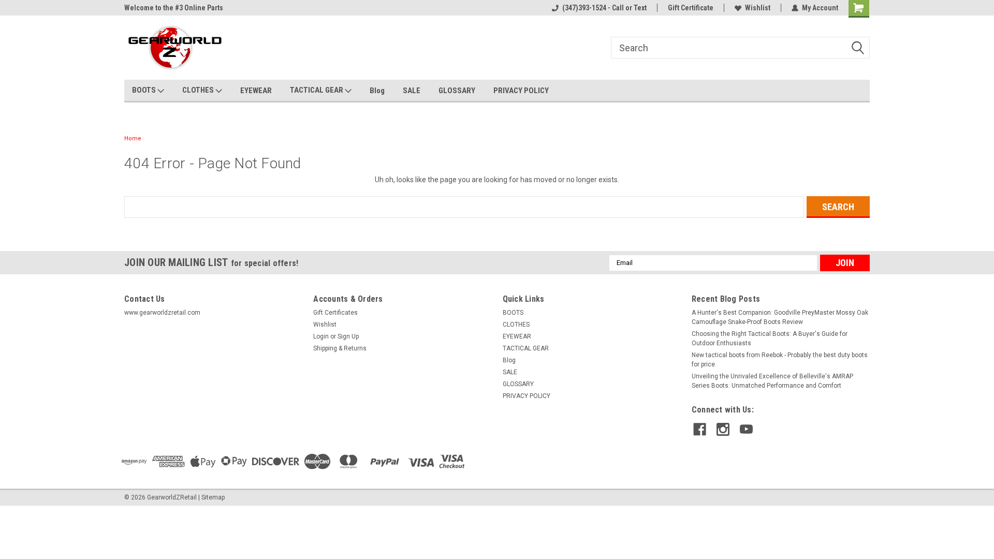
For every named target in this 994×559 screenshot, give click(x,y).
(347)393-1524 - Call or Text (604, 8)
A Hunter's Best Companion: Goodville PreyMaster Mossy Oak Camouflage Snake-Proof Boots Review (780, 317)
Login (321, 336)
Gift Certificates (335, 312)
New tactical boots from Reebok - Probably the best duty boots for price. (780, 359)
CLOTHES (198, 90)
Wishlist (757, 8)
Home (132, 138)
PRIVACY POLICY (521, 90)
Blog (377, 90)
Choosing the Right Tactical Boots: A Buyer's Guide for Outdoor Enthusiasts (769, 338)
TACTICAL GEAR (317, 90)
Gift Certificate (690, 8)
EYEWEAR (256, 90)
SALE (411, 90)
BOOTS (144, 90)
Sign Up (348, 336)
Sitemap (213, 497)
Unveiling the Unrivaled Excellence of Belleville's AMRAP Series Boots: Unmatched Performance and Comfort (772, 381)
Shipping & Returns (340, 348)
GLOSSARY (456, 90)
